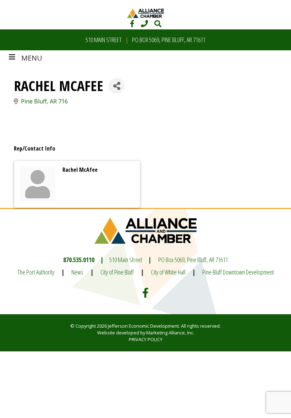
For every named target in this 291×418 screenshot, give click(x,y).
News (77, 272)
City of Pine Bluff (117, 272)
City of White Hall (168, 272)
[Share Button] (117, 86)
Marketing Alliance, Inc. (170, 332)
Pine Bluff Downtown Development (238, 272)
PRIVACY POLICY (146, 339)
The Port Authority (35, 272)
